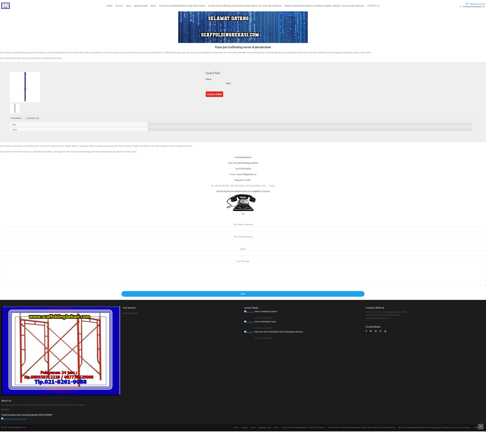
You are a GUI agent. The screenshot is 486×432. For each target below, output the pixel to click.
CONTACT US (373, 5)
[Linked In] (377, 331)
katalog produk (141, 5)
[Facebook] (367, 331)
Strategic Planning (130, 313)
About (153, 5)
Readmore (5, 409)
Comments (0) (32, 118)
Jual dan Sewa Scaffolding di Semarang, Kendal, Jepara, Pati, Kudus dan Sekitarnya (245, 5)
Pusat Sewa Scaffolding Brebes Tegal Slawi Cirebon (182, 5)
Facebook (237, 83)
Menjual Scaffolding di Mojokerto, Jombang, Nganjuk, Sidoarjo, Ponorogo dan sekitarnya (324, 5)
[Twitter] (372, 331)
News (128, 5)
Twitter (247, 83)
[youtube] (386, 331)
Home (109, 5)
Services (119, 5)
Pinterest (257, 83)
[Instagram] (382, 331)
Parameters (16, 118)
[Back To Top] (480, 426)
